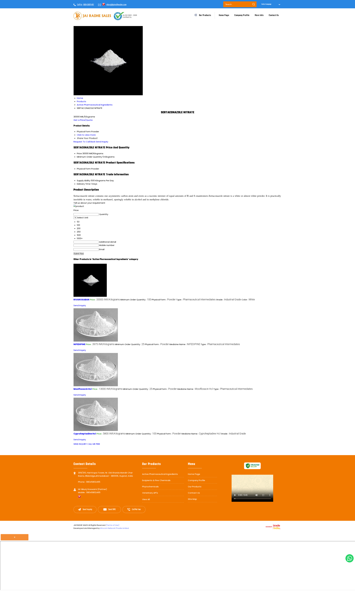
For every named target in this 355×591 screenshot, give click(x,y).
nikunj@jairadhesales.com (116, 5)
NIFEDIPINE (79, 344)
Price (79, 153)
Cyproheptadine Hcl (84, 433)
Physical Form (84, 168)
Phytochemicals (150, 486)
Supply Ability (83, 180)
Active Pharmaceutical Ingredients (160, 474)
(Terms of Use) (112, 525)
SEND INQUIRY (80, 443)
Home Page (224, 15)
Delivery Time (83, 183)
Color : (248, 299)
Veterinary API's (150, 492)
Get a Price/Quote (83, 120)
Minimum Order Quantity (89, 156)
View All (146, 499)
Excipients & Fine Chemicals (156, 480)
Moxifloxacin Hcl (82, 389)
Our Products (205, 15)
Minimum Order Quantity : (135, 299)
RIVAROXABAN (81, 299)
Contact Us (274, 15)
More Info (259, 15)
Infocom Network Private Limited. (114, 528)
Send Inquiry (102, 141)
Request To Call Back (84, 141)
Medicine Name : (184, 344)
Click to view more (86, 134)
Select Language (266, 4)
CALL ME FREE (93, 443)
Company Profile (241, 15)
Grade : (228, 299)
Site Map (192, 499)
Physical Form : (164, 299)
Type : (195, 299)
